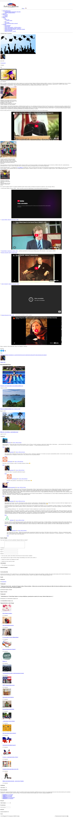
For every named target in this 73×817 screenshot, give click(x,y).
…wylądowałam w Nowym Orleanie (9, 721)
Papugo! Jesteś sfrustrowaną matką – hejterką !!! (13, 28)
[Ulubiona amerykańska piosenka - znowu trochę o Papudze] (7, 778)
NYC (6, 21)
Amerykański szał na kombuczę (8, 697)
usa (33, 354)
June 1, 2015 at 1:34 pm (21, 487)
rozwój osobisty (25, 354)
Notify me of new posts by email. (8, 561)
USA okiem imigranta (37, 354)
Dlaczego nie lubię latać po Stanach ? (9, 649)
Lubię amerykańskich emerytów (8, 625)
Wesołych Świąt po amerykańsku (8, 709)
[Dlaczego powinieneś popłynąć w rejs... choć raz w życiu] (14, 406)
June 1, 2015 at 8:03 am (19, 461)
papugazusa (12, 470)
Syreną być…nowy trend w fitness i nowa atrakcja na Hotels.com (11, 385)
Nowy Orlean (7, 22)
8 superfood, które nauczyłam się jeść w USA (10, 769)
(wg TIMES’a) (20, 167)
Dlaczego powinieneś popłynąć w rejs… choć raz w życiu (10, 408)
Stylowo (6, 15)
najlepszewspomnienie (11, 487)
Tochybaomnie (10, 461)
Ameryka (2, 354)
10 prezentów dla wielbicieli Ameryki (9, 745)
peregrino (9, 442)
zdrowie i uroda (5, 14)
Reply (6, 456)
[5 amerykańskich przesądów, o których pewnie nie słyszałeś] (7, 671)
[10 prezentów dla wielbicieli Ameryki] (7, 742)
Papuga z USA (2, 362)
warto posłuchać (44, 354)
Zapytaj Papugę (7, 26)
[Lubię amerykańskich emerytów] (7, 623)
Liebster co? (5, 661)
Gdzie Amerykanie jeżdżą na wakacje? (11, 23)
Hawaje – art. (7, 19)
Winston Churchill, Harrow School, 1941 (9, 252)
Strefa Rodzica (5, 16)
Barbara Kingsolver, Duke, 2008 (7, 315)
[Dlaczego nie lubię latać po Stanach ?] (7, 647)
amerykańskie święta (7, 354)
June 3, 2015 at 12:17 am (20, 501)
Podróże (4, 17)
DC (5, 18)
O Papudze (4, 24)
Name (1, 549)
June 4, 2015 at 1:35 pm (20, 520)
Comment (2, 547)
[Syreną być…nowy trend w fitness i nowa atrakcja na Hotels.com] (14, 383)
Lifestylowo (5, 13)
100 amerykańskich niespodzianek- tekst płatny (13, 11)
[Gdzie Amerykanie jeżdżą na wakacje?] (7, 730)
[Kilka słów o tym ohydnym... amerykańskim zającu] (14, 429)
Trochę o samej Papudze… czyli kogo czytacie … (13, 27)
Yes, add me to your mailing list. (8, 565)
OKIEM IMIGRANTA (7, 10)
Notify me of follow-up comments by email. (10, 559)
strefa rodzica (30, 354)
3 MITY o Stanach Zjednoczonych (8, 685)
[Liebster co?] (7, 659)
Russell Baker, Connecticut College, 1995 (9, 250)
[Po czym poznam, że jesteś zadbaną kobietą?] (7, 635)
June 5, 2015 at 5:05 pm (22, 530)
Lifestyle (17, 354)
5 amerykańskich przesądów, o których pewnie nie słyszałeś (13, 673)
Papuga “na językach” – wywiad (10, 31)
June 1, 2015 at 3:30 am (17, 442)
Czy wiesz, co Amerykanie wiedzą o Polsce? (10, 757)
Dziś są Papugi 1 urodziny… (7, 613)
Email (1, 551)
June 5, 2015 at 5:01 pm (20, 470)
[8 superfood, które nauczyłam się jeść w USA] (7, 766)
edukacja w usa (13, 354)
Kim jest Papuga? (8, 25)
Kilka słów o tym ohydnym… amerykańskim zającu (9, 432)
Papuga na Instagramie (8, 30)
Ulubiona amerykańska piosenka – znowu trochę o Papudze (15, 29)
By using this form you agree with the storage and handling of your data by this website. (19, 557)
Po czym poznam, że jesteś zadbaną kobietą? (10, 637)
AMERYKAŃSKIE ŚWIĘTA (10, 12)
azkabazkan (12, 520)
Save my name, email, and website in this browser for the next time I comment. (17, 555)
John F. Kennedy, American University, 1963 (10, 283)
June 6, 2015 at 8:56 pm (23, 478)
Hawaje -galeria (9, 20)
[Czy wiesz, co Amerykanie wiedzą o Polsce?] (7, 754)
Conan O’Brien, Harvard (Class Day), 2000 (10, 219)
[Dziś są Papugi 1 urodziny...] (7, 611)
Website (1, 553)
